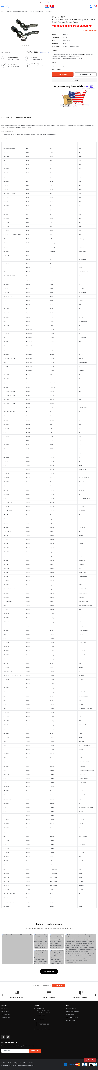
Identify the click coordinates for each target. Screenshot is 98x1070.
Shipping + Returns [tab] (23, 117)
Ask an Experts (44, 52)
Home (3, 11)
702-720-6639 (32, 52)
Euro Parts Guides (70, 1020)
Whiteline (65, 34)
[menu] (2, 6)
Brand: (54, 34)
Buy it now (74, 80)
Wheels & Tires (70, 1014)
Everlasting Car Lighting (72, 1017)
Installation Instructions (7, 131)
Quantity (54, 62)
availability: (55, 43)
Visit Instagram (49, 971)
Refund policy (5, 1011)
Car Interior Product (71, 1008)
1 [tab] (22, 45)
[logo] (49, 6)
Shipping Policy (5, 1014)
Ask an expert (44, 1024)
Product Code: (56, 46)
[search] (8, 6)
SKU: (53, 40)
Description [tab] (6, 117)
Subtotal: (54, 69)
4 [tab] (28, 45)
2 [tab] (24, 45)
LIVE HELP (59, 986)
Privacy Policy (5, 1008)
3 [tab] (26, 45)
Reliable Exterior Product (72, 1011)
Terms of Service (5, 1017)
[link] (3, 1037)
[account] (91, 6)
